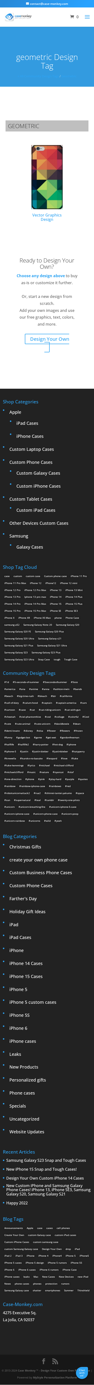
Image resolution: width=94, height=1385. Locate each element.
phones (37, 1283)
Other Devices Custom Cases (38, 523)
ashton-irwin (62, 689)
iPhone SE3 (71, 610)
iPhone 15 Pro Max (35, 610)
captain (47, 702)
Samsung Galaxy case (16, 1290)
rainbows (56, 786)
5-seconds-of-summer (26, 682)
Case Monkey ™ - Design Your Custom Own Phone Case (54, 1370)
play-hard (55, 779)
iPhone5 (84, 1255)
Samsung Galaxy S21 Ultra (52, 645)
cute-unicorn (43, 723)
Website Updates (26, 1132)
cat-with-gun (73, 709)
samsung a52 (12, 624)
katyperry (79, 751)
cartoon (10, 709)
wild (48, 820)
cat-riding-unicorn (50, 709)
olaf (71, 772)
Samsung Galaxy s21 (49, 638)
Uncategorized (24, 1119)
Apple (15, 412)
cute (8, 723)
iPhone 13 (55, 590)
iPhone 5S (19, 1015)
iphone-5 (11, 751)
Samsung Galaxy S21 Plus (18, 645)
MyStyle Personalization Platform (55, 1377)
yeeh (59, 820)
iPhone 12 (35, 583)
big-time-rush (26, 696)
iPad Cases (27, 423)
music (32, 772)
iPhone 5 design (35, 1262)
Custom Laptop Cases (31, 449)
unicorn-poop (70, 813)
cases (49, 1228)
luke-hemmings (15, 765)
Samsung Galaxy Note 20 (37, 624)
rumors (65, 1283)
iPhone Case (69, 1269)
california (66, 696)
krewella (11, 758)
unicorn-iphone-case (17, 813)
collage (60, 716)
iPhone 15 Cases (26, 976)
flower (52, 730)
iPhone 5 (18, 989)
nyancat (59, 772)
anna (46, 689)
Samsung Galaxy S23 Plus (46, 652)
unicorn (10, 806)
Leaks (15, 1054)
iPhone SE (55, 610)
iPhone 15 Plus (73, 603)
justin (25, 751)
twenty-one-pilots (70, 800)
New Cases (48, 1276)
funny (9, 737)
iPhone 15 (55, 603)
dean (78, 723)
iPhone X (9, 617)
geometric (68, 76)
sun (8, 800)
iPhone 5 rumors (57, 1262)
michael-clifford (64, 765)
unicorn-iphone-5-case (63, 806)
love (65, 758)
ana (23, 689)
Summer (69, 1290)
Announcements (13, 1228)
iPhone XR (24, 617)
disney (29, 730)
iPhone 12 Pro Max (35, 590)
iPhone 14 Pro (12, 603)
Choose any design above (41, 275)
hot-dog (58, 744)
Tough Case (70, 659)
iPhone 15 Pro (12, 610)
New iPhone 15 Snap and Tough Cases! (41, 1169)
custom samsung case (45, 1242)
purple (70, 779)
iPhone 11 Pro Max (15, 583)
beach (9, 696)
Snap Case (44, 659)
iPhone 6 (18, 1028)
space (80, 793)
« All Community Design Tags (38, 76)
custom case (33, 576)
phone (58, 617)
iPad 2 (8, 1255)
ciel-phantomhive (31, 716)
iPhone (16, 950)
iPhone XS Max (42, 617)
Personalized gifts (27, 1080)
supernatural (23, 800)
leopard (52, 758)
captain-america (67, 702)
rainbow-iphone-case (33, 786)
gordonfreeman (70, 737)
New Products (23, 1067)
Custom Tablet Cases (30, 499)
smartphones (52, 1290)
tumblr (50, 800)
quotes (84, 779)
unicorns (35, 820)
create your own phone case (38, 860)
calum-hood (31, 702)
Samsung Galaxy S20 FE (17, 631)
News (7, 1283)
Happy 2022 (17, 1203)
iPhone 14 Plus (73, 596)
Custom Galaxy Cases (38, 473)
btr (54, 696)
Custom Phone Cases (31, 462)
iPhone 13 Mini (74, 590)
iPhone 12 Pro (12, 590)
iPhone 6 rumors (49, 1269)
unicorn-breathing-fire (32, 806)
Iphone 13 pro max (35, 596)
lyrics (32, 765)
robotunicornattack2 (18, 793)
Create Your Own (14, 1235)
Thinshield (83, 1290)
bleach (43, 696)
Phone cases (22, 1093)
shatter (37, 1290)
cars (84, 702)
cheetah (10, 716)
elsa (40, 730)
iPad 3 (19, 1255)
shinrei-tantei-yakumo (59, 793)
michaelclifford (14, 772)
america (10, 689)
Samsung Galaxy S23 (16, 652)
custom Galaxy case (39, 1235)
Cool (86, 716)
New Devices (66, 1276)
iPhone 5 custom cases (32, 1002)
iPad (13, 924)
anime (34, 689)
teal (38, 800)
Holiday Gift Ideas (27, 911)
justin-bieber (41, 751)
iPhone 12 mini (68, 583)
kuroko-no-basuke (32, 758)
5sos (75, 682)
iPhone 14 (55, 596)
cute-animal (23, 723)
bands (78, 689)
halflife (10, 744)
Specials (17, 1106)
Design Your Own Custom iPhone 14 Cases (45, 1178)
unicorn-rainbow (15, 820)
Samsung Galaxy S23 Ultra (19, 659)
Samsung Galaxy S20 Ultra (19, 638)
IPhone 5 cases (13, 1262)
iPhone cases (22, 1041)
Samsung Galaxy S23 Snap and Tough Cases (46, 1160)
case (7, 576)
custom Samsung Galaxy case (21, 1249)
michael (45, 765)
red (69, 786)
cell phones (63, 1228)
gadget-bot (24, 737)
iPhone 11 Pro (79, 576)
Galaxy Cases (29, 547)
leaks (26, 1276)
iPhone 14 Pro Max (35, 603)
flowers (65, 730)
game (39, 737)
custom (17, 576)
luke (75, 758)
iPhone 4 (43, 1255)
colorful (74, 716)
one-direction (13, 779)
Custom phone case (55, 576)
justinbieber (61, 751)
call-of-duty (12, 702)
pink (42, 779)
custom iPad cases (65, 1235)
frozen (79, 730)
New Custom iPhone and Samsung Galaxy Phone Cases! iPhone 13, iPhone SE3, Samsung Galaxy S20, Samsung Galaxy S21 (48, 1190)
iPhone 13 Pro (12, 596)
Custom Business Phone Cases (40, 872)
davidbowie (62, 723)
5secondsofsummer (56, 682)
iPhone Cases (30, 436)
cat (33, 709)
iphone (72, 744)
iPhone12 (50, 583)
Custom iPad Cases (35, 510)
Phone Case (72, 617)
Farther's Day (23, 898)
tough (57, 659)
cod (49, 716)
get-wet (51, 737)
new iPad (83, 1276)
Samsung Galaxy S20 (67, 624)
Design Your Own (49, 339)
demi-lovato (13, 730)
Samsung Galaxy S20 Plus (49, 631)
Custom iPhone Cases (38, 486)
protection (51, 1283)
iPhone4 (57, 1255)
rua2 (38, 793)
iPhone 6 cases (27, 1269)
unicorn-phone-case (46, 813)
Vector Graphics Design (47, 217)
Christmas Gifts (25, 847)
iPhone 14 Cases (26, 963)
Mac (36, 1276)
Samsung (18, 536)
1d (7, 682)
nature (45, 772)
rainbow (10, 786)
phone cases (22, 1283)
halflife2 (24, 744)
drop (68, 1249)
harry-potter (41, 744)
